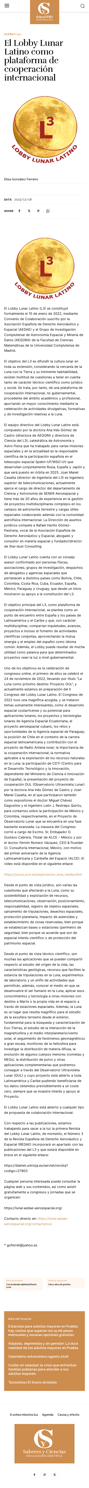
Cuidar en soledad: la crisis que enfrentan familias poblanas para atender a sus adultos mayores (42, 1369)
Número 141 (12, 34)
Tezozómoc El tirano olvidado (32, 1382)
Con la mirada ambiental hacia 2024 (21, 1285)
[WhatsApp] (48, 211)
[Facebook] (19, 211)
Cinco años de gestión (59, 1284)
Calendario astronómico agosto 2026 (38, 1357)
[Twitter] (29, 211)
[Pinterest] (38, 211)
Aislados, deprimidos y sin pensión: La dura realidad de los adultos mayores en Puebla (43, 1346)
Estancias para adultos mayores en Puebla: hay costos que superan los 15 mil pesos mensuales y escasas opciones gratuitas (43, 1330)
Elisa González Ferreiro (21, 179)
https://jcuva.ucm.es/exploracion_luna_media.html (43, 874)
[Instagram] (45, 1475)
